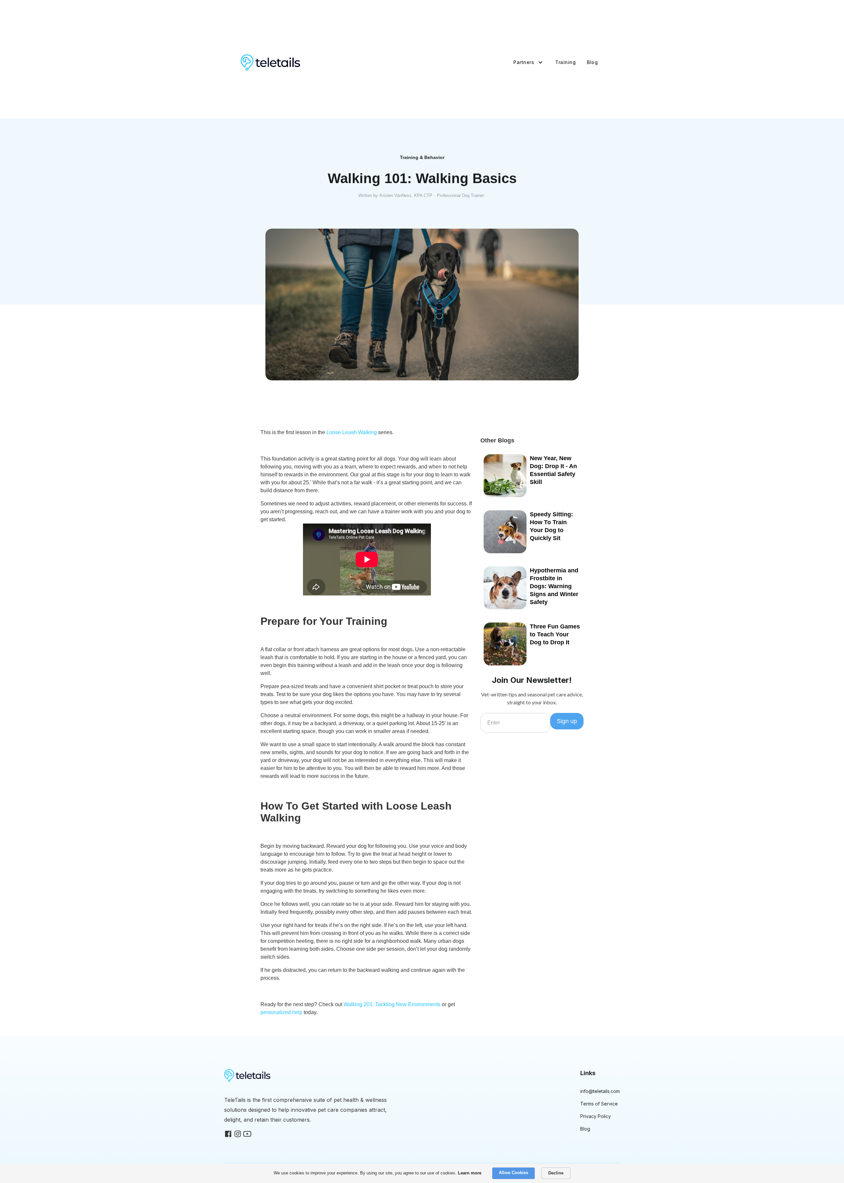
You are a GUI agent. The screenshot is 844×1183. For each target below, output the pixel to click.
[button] (525, 62)
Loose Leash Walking (351, 432)
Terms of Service (599, 1103)
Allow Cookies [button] (513, 1172)
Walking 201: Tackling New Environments (392, 1004)
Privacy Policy (595, 1116)
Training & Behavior (422, 157)
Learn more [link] (469, 1172)
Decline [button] (555, 1172)
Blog (592, 62)
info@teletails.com (600, 1091)
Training (565, 62)
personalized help (281, 1012)
